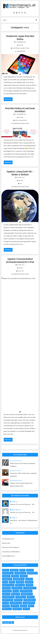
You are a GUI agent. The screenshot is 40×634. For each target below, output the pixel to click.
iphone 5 (29, 582)
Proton (4, 556)
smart (31, 597)
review (15, 594)
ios (5, 582)
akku (5, 570)
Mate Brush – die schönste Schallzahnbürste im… (23, 522)
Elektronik (16, 48)
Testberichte (29, 603)
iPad (28, 48)
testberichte (15, 603)
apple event (8, 573)
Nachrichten (22, 120)
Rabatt (6, 594)
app (22, 570)
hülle (29, 579)
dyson (15, 576)
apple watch (20, 573)
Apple (30, 570)
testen (6, 606)
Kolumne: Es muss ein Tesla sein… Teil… (22, 504)
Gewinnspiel (19, 579)
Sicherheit (20, 597)
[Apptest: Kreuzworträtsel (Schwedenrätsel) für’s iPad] (20, 347)
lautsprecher (30, 588)
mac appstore (26, 591)
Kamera (6, 588)
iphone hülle (8, 585)
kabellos (20, 585)
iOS (21, 183)
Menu (5, 20)
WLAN (26, 609)
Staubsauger (29, 600)
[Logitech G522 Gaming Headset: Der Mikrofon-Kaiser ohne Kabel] (5, 482)
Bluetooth (32, 573)
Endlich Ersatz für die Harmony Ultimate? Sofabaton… (22, 465)
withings (17, 609)
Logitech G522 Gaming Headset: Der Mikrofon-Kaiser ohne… (21, 484)
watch (23, 606)
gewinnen (7, 579)
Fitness (24, 576)
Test (5, 603)
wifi (31, 606)
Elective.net (5, 543)
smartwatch (8, 600)
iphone (20, 582)
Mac (15, 591)
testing (14, 606)
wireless (7, 609)
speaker (18, 600)
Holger (20, 45)
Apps (19, 271)
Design (6, 576)
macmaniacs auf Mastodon (10, 551)
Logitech (7, 591)
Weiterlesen (8, 99)
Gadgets (23, 48)
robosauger (27, 594)
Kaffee (29, 585)
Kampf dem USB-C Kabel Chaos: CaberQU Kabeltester (23, 475)
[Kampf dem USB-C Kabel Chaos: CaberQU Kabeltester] (5, 472)
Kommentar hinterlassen (21, 123)
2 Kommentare (20, 51)
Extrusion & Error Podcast (10, 547)
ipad (11, 582)
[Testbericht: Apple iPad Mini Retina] (20, 66)
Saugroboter (8, 597)
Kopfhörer (17, 588)
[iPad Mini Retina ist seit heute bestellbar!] (20, 134)
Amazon (14, 570)
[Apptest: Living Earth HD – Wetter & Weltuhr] (20, 208)
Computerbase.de (7, 539)
